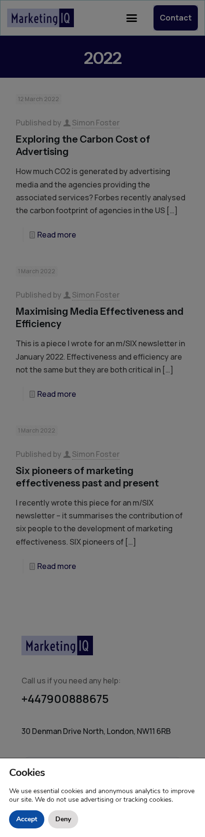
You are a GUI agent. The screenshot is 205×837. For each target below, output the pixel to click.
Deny (63, 819)
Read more (56, 234)
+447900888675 (65, 698)
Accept (26, 819)
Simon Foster (96, 122)
